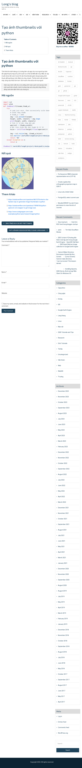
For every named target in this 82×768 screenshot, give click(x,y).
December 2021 (63, 508)
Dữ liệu (60, 299)
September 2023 (63, 408)
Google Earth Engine (64, 95)
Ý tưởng (60, 376)
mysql (66, 119)
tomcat (66, 143)
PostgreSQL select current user (68, 197)
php (69, 124)
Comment (6, 245)
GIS (27, 14)
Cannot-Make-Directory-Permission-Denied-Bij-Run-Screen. (65, 254)
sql (59, 143)
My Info (5, 14)
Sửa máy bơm (62, 222)
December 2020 (63, 569)
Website (4, 293)
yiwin (59, 230)
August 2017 (62, 685)
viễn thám (61, 153)
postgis (69, 129)
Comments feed (63, 727)
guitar (75, 95)
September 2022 (63, 469)
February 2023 (63, 446)
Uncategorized (63, 354)
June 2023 (61, 424)
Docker (69, 81)
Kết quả (7, 46)
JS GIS (69, 105)
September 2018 (63, 646)
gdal (59, 86)
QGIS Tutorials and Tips (66, 332)
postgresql (61, 134)
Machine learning (70, 115)
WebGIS (60, 371)
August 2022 (62, 474)
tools (73, 143)
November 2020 (63, 574)
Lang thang (62, 315)
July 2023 (61, 419)
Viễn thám (35, 14)
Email (4, 282)
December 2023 (63, 391)
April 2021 (61, 552)
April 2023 (61, 435)
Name (4, 272)
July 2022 (61, 480)
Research (45, 14)
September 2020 (63, 580)
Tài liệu (55, 14)
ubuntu (60, 148)
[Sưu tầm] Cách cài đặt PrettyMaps (19, 223)
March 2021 (62, 557)
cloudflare (61, 76)
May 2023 (61, 430)
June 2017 (61, 691)
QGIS (59, 139)
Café (13, 14)
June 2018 (61, 663)
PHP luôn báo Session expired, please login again (27, 230)
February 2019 (63, 618)
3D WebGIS (61, 62)
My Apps (64, 14)
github (65, 91)
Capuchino (61, 288)
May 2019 (61, 602)
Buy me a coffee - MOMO (65, 46)
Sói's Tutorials (62, 343)
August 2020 (62, 585)
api (71, 67)
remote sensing (69, 139)
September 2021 (63, 524)
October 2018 (62, 641)
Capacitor (68, 71)
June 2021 (61, 541)
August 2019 (62, 591)
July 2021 (61, 535)
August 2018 (62, 652)
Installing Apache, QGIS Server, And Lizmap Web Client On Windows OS (66, 271)
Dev (21, 14)
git (59, 91)
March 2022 (62, 502)
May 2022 (61, 491)
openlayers (61, 124)
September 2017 (63, 680)
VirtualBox (69, 148)
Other (74, 14)
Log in (60, 716)
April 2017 (61, 702)
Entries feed (62, 722)
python (70, 134)
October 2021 (62, 519)
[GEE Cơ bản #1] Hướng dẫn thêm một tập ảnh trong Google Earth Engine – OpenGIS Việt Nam (67, 240)
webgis (70, 153)
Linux (59, 115)
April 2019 (61, 607)
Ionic (68, 100)
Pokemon (61, 129)
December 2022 (63, 452)
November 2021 (63, 513)
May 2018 (61, 668)
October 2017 (62, 674)
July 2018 (61, 657)
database (61, 81)
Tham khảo (9, 50)
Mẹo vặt (60, 327)
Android (70, 62)
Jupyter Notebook (63, 110)
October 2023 (62, 402)
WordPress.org (63, 733)
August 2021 (62, 530)
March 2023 (62, 441)
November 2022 (63, 458)
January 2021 (62, 563)
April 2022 (61, 496)
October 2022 (62, 463)
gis (75, 86)
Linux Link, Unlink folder (66, 192)
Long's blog (10, 4)
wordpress (61, 158)
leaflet (74, 110)
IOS (75, 100)
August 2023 (62, 413)
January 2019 (62, 624)
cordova (70, 76)
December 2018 (63, 630)
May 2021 (61, 546)
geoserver (67, 86)
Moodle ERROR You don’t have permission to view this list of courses (67, 205)
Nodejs (74, 119)
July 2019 (61, 596)
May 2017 (61, 696)
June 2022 (61, 485)
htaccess (61, 100)
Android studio (62, 67)
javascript (61, 105)
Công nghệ (61, 293)
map (59, 119)
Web (59, 365)
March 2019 (62, 613)
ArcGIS (60, 71)
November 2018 (63, 635)
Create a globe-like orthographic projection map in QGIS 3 (66, 184)
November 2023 (63, 397)
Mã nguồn (8, 43)
